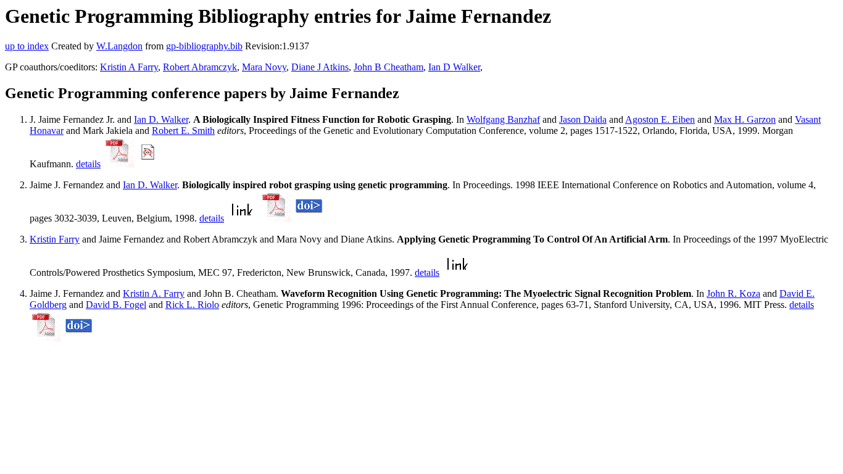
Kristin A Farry (129, 67)
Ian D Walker (454, 67)
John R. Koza (733, 293)
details (88, 164)
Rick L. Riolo (192, 304)
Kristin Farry (55, 239)
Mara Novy (264, 67)
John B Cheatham (388, 67)
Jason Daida (583, 119)
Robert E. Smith (183, 130)
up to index (27, 46)
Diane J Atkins (320, 67)
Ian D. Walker (161, 119)
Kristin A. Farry (154, 293)
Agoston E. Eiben (660, 119)
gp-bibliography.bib (204, 46)
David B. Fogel (116, 304)
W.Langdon (119, 46)
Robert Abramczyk (200, 67)
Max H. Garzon (745, 119)
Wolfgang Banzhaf (503, 119)
